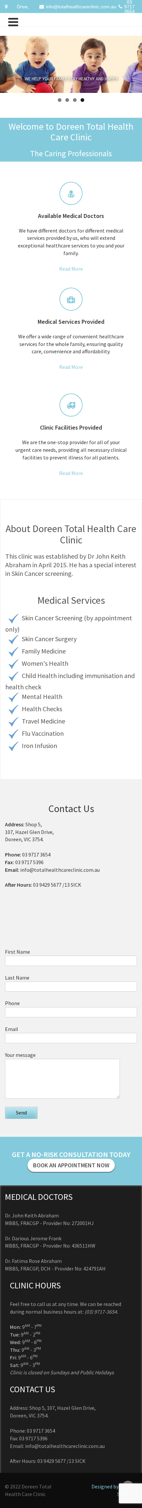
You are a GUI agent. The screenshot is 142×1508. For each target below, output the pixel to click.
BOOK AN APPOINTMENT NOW (71, 1165)
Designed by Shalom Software (114, 1490)
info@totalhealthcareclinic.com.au (81, 6)
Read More (71, 268)
